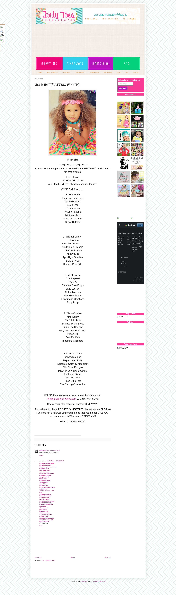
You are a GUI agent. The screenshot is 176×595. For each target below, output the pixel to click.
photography (80, 72)
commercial (94, 72)
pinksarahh (42, 450)
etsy (119, 72)
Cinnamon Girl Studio (99, 581)
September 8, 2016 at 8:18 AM (55, 461)
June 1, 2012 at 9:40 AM (53, 450)
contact (136, 72)
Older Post (107, 557)
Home (73, 557)
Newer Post (38, 557)
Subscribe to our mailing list (129, 80)
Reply (41, 455)
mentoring (108, 72)
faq (126, 72)
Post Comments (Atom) (48, 560)
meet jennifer (52, 72)
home (40, 72)
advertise (66, 72)
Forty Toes (84, 581)
